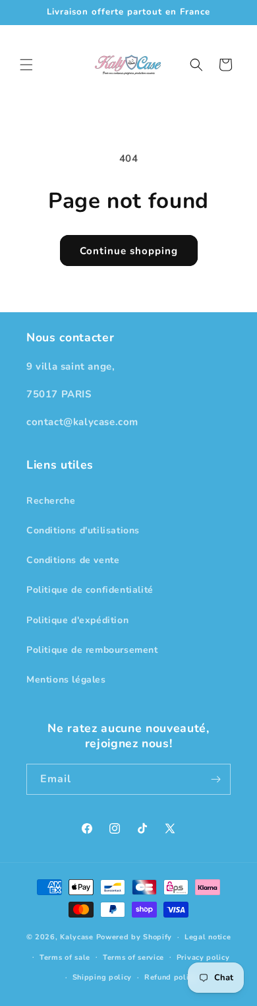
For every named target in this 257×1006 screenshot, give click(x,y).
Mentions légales (66, 679)
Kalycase (77, 937)
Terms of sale (65, 957)
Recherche (50, 500)
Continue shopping (129, 250)
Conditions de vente (72, 560)
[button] (26, 64)
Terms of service (133, 957)
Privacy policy (203, 957)
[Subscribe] (215, 779)
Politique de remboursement (92, 650)
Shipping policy (102, 977)
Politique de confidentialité (90, 590)
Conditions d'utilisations (83, 530)
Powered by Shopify (134, 937)
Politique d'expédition (77, 620)
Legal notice (208, 937)
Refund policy (170, 977)
